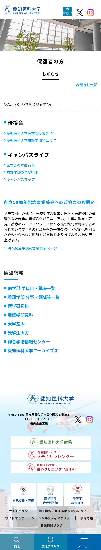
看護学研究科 (20, 315)
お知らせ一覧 (86, 84)
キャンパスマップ (21, 179)
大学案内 (16, 324)
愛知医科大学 (21, 10)
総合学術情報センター (29, 341)
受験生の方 (18, 333)
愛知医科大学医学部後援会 (28, 133)
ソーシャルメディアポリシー (52, 518)
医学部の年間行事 (21, 165)
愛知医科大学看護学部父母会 (29, 140)
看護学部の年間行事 (22, 172)
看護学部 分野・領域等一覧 (33, 297)
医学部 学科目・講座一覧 (31, 288)
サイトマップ (14, 518)
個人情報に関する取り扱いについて (64, 511)
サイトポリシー (20, 511)
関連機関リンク (51, 525)
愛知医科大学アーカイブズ (33, 350)
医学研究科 (18, 306)
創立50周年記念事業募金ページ (32, 248)
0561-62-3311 (43, 419)
